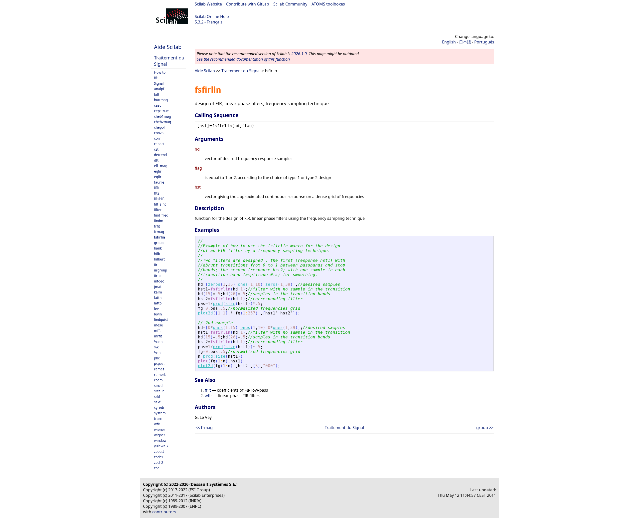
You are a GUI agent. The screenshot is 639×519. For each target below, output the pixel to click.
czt (156, 149)
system (160, 413)
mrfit (158, 336)
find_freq (161, 215)
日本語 (465, 42)
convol (159, 132)
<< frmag (204, 427)
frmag (159, 231)
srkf (157, 396)
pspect (159, 363)
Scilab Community (290, 4)
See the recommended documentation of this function (243, 59)
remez (159, 369)
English (449, 42)
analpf (159, 88)
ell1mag (160, 165)
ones (243, 284)
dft (156, 160)
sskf (157, 402)
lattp (157, 303)
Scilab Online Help (212, 16)
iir (156, 264)
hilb (157, 253)
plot (203, 361)
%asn (158, 341)
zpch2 (158, 462)
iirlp (157, 275)
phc (157, 358)
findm (158, 220)
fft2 (157, 193)
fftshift (159, 198)
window (160, 440)
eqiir (157, 176)
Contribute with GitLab (247, 4)
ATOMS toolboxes (328, 4)
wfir (157, 424)
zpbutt (159, 451)
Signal (159, 83)
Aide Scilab (167, 46)
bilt (156, 94)
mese (158, 325)
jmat (157, 286)
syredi (159, 407)
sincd (158, 385)
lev (156, 308)
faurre (159, 182)
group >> (484, 427)
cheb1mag (162, 116)
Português (484, 42)
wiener (159, 429)
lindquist (161, 319)
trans (158, 418)
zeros (214, 284)
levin (158, 314)
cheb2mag (162, 121)
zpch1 (158, 457)
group (158, 242)
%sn (157, 352)
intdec (159, 281)
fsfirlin (159, 237)
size (230, 303)
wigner (159, 435)
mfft (157, 330)
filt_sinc (160, 204)
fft (156, 77)
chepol (159, 127)
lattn (157, 297)
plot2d (205, 313)
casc (157, 105)
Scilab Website (208, 4)
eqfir (157, 171)
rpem (158, 380)
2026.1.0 (299, 53)
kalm (158, 292)
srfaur (159, 391)
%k (156, 347)
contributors (164, 512)
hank (158, 248)
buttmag (161, 99)
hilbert (159, 259)
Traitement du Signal (241, 70)
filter (158, 209)
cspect (159, 143)
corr (157, 138)
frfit (157, 226)
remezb (160, 374)
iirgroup (160, 270)
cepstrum (161, 110)
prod (218, 303)
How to (159, 72)
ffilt (157, 187)
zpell (157, 468)
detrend (160, 154)
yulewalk (161, 446)
